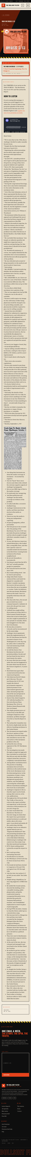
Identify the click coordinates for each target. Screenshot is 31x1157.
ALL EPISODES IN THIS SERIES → (12, 73)
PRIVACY (4, 1143)
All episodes (5, 1109)
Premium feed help (7, 1129)
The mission (20, 1106)
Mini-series (5, 1111)
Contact (19, 1111)
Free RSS (4, 1116)
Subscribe (6, 1075)
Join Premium (6, 1124)
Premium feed (6, 1113)
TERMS (8, 1143)
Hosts (18, 1109)
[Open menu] (27, 5)
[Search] (22, 5)
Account (4, 1126)
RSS (13, 1143)
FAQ (3, 1131)
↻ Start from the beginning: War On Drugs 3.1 (15, 70)
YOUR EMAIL (5, 1051)
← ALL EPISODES (5, 15)
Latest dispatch (6, 1106)
